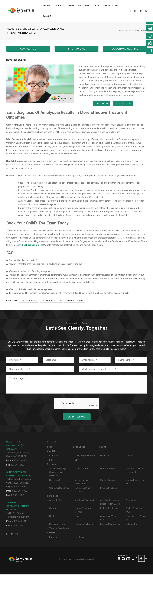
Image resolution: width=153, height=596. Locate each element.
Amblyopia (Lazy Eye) (28, 300)
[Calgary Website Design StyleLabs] (125, 558)
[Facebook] (135, 11)
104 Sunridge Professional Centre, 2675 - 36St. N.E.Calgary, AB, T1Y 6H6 (18, 479)
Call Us (47, 16)
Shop (86, 5)
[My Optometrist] (21, 11)
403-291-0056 (17, 495)
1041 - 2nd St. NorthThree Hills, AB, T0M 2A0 (17, 509)
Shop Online (76, 48)
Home (121, 30)
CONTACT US (123, 103)
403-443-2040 (20, 521)
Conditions (74, 5)
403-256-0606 (20, 460)
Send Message (76, 417)
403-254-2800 (17, 465)
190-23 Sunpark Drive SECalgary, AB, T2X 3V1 (18, 448)
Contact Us (28, 48)
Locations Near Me (125, 48)
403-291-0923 (20, 491)
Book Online (111, 5)
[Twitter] (140, 11)
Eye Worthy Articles (138, 30)
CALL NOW (101, 103)
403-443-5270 (17, 525)
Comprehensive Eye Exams (51, 300)
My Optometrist (71, 559)
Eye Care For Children (74, 300)
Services (60, 5)
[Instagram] (145, 11)
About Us (48, 5)
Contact (96, 5)
